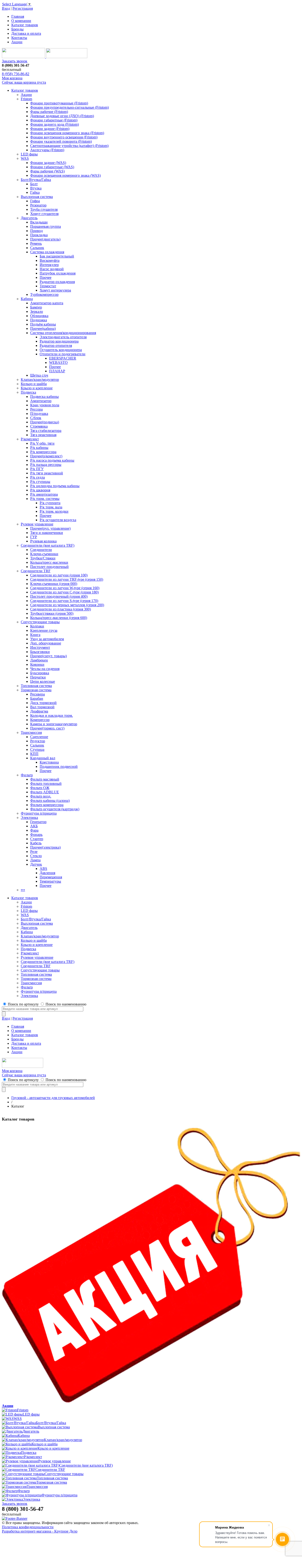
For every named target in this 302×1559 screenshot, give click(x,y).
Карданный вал (42, 758)
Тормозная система (36, 690)
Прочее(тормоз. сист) (47, 728)
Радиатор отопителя (56, 346)
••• (23, 890)
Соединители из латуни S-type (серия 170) (64, 601)
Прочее (45, 277)
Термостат (48, 286)
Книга (35, 635)
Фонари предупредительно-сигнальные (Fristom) (69, 107)
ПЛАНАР (57, 371)
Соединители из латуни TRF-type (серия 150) (66, 579)
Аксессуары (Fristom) (47, 150)
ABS (43, 869)
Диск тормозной (43, 703)
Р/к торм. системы (44, 499)
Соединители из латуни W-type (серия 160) (64, 588)
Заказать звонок (14, 61)
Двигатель (29, 218)
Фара (34, 830)
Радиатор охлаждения (57, 282)
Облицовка (39, 316)
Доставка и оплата (26, 33)
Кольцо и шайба (34, 384)
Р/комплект (30, 439)
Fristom (26, 99)
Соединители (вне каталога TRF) (47, 545)
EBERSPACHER (62, 358)
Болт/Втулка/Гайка (36, 180)
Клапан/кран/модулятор (40, 380)
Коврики (37, 664)
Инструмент (40, 647)
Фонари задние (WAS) (48, 163)
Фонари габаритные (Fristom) (53, 120)
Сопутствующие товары (40, 622)
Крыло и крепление (37, 388)
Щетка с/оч (39, 375)
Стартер (36, 839)
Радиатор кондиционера (59, 341)
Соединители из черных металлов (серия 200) (67, 605)
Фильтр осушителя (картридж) (54, 809)
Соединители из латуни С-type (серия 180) (64, 592)
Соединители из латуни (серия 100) (59, 575)
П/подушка (39, 414)
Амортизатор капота (46, 303)
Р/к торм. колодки (54, 511)
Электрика (29, 818)
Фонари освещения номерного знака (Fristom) (67, 133)
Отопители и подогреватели (62, 354)
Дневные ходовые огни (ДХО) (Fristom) (62, 116)
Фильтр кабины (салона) (50, 801)
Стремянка (39, 426)
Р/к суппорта (50, 503)
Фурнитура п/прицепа (39, 813)
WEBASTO (58, 363)
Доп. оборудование (45, 643)
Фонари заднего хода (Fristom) (54, 124)
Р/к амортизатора (44, 494)
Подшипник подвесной (59, 766)
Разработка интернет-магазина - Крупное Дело (39, 1531)
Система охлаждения (47, 252)
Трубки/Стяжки (42, 558)
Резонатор (38, 205)
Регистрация (23, 8)
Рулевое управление (37, 524)
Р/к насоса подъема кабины (52, 460)
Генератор (38, 822)
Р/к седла (37, 477)
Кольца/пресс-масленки (49, 562)
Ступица (37, 749)
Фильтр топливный (46, 784)
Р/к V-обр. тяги (42, 443)
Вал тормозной (42, 707)
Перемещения (51, 877)
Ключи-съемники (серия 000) (53, 584)
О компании (21, 21)
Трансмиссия (31, 732)
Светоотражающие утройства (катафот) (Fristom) (69, 146)
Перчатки (38, 677)
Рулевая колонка (43, 541)
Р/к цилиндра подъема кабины (55, 486)
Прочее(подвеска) (44, 422)
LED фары (29, 154)
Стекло (36, 856)
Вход (6, 8)
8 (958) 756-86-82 (15, 74)
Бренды (17, 29)
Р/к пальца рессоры (45, 465)
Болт (34, 184)
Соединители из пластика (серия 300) (60, 609)
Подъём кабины (43, 324)
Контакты (19, 38)
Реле (34, 852)
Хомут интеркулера (55, 290)
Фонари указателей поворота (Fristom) (61, 141)
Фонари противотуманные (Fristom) (59, 103)
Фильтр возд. (40, 796)
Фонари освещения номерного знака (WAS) (65, 175)
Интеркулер (49, 265)
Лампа (35, 860)
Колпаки (37, 626)
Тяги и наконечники (46, 533)
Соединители (41, 550)
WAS (25, 158)
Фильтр (27, 775)
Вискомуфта (49, 260)
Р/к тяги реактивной (46, 473)
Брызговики (40, 652)
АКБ (34, 826)
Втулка (36, 188)
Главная (17, 16)
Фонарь (36, 835)
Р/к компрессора (43, 452)
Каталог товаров (24, 25)
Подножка (38, 320)
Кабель (36, 843)
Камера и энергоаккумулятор (53, 724)
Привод (36, 231)
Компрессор (40, 720)
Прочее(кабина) (43, 328)
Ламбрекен (39, 660)
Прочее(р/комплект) (46, 456)
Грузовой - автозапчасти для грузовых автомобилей (53, 1098)
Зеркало (36, 311)
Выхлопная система (37, 197)
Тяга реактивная (43, 435)
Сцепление (39, 737)
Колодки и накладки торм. (51, 715)
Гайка (35, 192)
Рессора (36, 409)
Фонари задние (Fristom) (49, 129)
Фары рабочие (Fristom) (49, 112)
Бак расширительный (57, 256)
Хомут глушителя (44, 214)
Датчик (36, 864)
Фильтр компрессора (46, 805)
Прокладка (39, 235)
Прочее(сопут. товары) (48, 656)
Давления (47, 873)
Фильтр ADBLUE (44, 792)
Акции (16, 42)
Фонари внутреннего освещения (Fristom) (63, 137)
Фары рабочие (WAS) (47, 171)
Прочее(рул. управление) (50, 528)
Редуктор (37, 741)
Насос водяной (52, 269)
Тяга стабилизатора (45, 431)
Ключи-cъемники (44, 554)
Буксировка (39, 673)
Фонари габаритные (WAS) (52, 167)
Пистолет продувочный (49, 567)
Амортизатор (40, 401)
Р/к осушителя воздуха (58, 520)
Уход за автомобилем (47, 639)
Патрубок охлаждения (58, 273)
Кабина (27, 299)
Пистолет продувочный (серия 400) (59, 596)
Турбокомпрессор (44, 294)
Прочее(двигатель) (45, 239)
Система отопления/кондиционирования (63, 333)
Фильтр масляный (44, 779)
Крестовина (49, 762)
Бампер (36, 307)
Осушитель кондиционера (61, 350)
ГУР (33, 537)
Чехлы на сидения (44, 669)
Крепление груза (43, 630)
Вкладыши (39, 222)
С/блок (35, 418)
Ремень (36, 243)
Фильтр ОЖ (39, 788)
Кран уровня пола (44, 405)
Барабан (36, 698)
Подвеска (28, 392)
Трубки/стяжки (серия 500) (51, 613)
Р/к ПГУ (37, 469)
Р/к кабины (39, 448)
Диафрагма (39, 711)
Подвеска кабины (44, 397)
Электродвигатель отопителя (63, 337)
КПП (34, 754)
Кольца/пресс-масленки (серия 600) (58, 618)
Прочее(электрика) (45, 847)
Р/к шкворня (40, 490)
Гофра (35, 201)
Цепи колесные (42, 681)
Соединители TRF (35, 571)
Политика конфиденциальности (28, 1527)
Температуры (50, 881)
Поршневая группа (45, 226)
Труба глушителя (44, 209)
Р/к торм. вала (51, 507)
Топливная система (36, 686)
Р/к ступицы (40, 482)
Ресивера (37, 694)
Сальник (37, 248)
